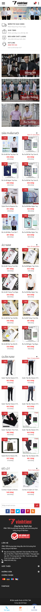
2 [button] (20, 19)
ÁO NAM (6, 245)
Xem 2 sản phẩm (33, 470)
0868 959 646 (12, 45)
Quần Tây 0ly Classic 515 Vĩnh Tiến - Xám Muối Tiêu (18, 378)
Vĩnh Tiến (28, 600)
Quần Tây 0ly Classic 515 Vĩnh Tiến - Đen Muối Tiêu (18, 404)
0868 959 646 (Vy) (10, 560)
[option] (20, 13)
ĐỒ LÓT (6, 468)
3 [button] (24, 19)
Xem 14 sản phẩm (33, 358)
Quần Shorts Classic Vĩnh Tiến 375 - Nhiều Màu (17, 456)
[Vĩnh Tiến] (20, 3)
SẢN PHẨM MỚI (10, 133)
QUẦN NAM (8, 356)
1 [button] (17, 19)
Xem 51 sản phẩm (33, 135)
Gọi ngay (7, 610)
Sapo (25, 603)
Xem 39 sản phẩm (33, 246)
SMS (20, 610)
